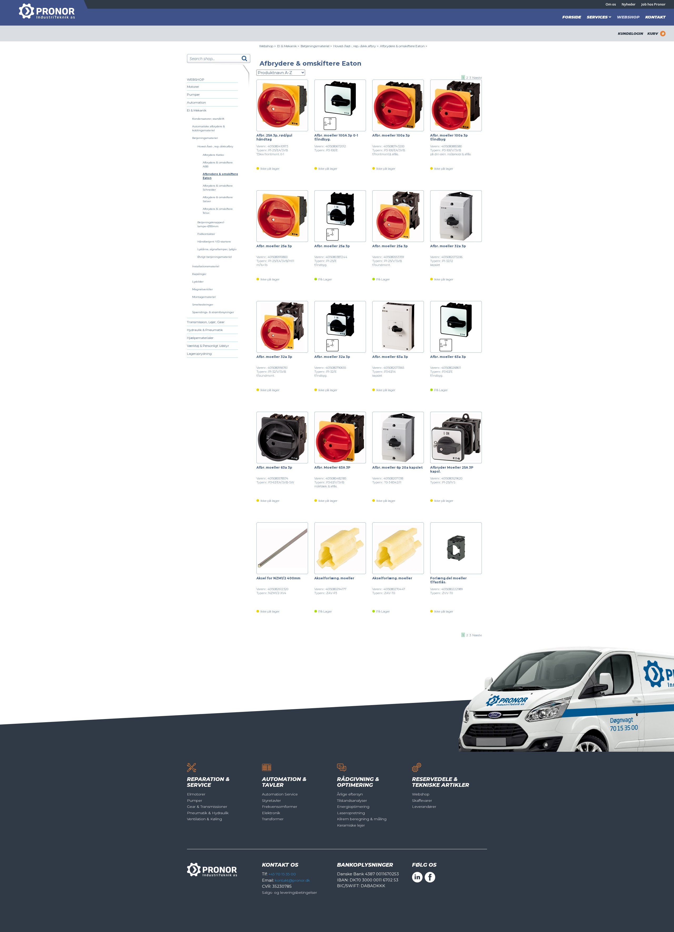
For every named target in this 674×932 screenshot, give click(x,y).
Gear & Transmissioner (207, 806)
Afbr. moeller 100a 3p (391, 135)
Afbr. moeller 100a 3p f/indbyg (449, 137)
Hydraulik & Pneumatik (205, 330)
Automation (196, 102)
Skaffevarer (422, 800)
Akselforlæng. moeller (334, 578)
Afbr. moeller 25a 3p (274, 246)
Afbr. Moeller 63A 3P (332, 467)
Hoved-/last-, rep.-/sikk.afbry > (356, 46)
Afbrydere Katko (213, 155)
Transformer (273, 819)
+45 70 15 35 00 (282, 874)
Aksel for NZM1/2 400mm (278, 578)
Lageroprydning (199, 354)
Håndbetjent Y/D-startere (214, 241)
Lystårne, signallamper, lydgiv (216, 249)
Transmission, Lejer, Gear (206, 322)
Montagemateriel (204, 297)
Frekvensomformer (279, 806)
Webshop (628, 17)
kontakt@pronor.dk (292, 880)
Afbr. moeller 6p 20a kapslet (397, 467)
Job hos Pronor (653, 4)
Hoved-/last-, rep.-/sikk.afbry (215, 146)
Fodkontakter (206, 234)
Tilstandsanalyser (352, 800)
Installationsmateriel (205, 266)
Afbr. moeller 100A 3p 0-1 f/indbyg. (336, 137)
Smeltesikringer (202, 304)
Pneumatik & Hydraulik (208, 813)
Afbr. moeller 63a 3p (390, 357)
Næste (477, 78)
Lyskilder (198, 281)
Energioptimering (353, 806)
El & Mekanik (196, 110)
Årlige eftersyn (350, 794)
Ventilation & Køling (204, 819)
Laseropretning (351, 813)
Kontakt (655, 17)
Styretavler (271, 800)
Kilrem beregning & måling (361, 819)
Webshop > (267, 46)
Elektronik (271, 813)
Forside (571, 17)
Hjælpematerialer (200, 338)
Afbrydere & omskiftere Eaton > (403, 46)
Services (597, 17)
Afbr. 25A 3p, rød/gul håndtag (274, 137)
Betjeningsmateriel (205, 138)
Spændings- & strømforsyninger (213, 312)
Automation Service (280, 794)
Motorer (193, 87)
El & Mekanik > (288, 46)
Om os (611, 4)
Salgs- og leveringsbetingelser (289, 892)
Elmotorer (196, 794)
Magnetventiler (202, 289)
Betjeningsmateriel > (316, 46)
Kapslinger (199, 274)
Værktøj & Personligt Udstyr (208, 346)
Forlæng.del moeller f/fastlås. (448, 580)
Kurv (655, 33)
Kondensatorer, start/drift (208, 118)
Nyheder (629, 4)
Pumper (193, 94)
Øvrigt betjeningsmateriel (214, 257)
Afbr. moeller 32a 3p (448, 246)
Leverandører (424, 806)
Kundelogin (630, 33)
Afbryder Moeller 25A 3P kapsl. (451, 469)
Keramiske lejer (351, 825)
